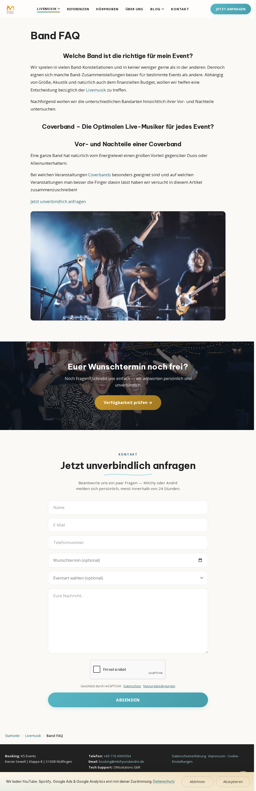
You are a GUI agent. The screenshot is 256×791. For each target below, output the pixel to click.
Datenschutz (132, 686)
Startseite (12, 735)
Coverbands (99, 175)
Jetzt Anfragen (231, 9)
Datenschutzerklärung (189, 756)
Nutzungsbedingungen (159, 686)
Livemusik (46, 8)
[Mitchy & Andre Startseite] (10, 9)
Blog (155, 9)
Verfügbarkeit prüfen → (128, 402)
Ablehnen (197, 781)
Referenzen (78, 9)
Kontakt (180, 9)
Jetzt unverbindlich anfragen (58, 201)
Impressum (216, 756)
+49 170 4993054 (117, 756)
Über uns (134, 9)
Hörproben (107, 9)
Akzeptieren (233, 781)
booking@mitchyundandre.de (121, 761)
